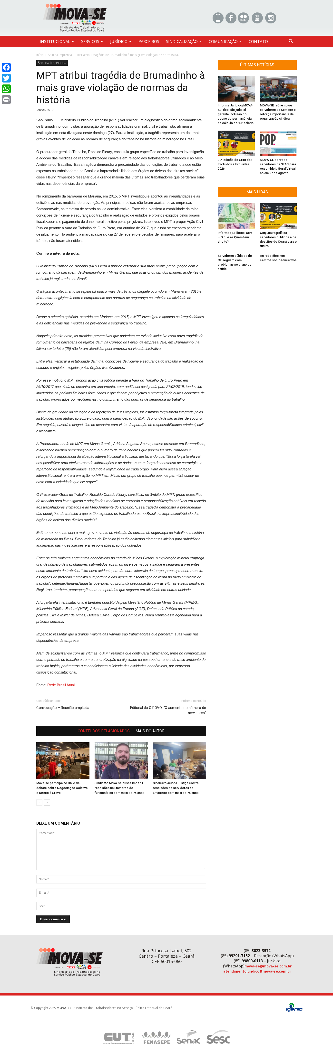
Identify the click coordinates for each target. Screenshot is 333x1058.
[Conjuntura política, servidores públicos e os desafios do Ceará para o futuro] (278, 216)
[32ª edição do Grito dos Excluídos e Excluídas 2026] (236, 143)
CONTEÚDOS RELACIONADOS (104, 731)
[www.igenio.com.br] (294, 1010)
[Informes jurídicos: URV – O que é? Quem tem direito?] (236, 216)
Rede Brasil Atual (61, 685)
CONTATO (258, 41)
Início (40, 55)
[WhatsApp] (6, 88)
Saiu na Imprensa (60, 55)
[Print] (6, 99)
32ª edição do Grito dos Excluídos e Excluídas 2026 (235, 164)
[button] (291, 42)
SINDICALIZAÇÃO (182, 41)
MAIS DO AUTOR (150, 731)
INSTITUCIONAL (55, 41)
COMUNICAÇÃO (223, 41)
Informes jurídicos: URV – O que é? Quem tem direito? (235, 237)
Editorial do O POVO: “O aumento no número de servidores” (168, 710)
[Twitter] (6, 78)
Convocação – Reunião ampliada (62, 707)
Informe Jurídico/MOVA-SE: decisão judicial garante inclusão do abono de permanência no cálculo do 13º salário (236, 114)
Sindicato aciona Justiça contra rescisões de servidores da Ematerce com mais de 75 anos (175, 788)
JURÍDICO (118, 41)
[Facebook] (6, 67)
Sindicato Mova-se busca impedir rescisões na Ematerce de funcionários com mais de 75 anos (119, 788)
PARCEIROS (148, 41)
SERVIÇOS (90, 41)
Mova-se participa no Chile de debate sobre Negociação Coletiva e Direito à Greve (62, 788)
